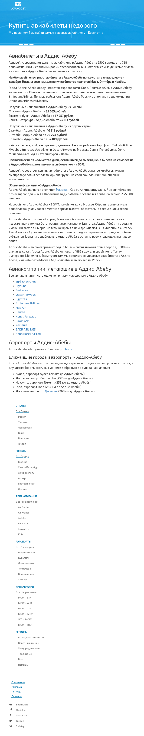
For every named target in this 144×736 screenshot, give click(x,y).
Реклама (16, 686)
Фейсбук (21, 709)
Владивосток (26, 573)
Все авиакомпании (27, 501)
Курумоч (23, 557)
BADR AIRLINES (26, 329)
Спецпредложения (29, 648)
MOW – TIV (24, 608)
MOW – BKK (25, 624)
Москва (22, 461)
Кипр (21, 432)
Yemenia (21, 325)
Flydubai (21, 285)
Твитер (20, 720)
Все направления (26, 592)
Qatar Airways (26, 294)
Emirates (22, 290)
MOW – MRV (25, 613)
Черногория (25, 427)
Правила (16, 696)
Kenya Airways (26, 316)
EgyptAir (21, 299)
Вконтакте (22, 704)
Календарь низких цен (31, 637)
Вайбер (20, 726)
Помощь (23, 664)
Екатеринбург (26, 483)
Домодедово (26, 563)
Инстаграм (22, 715)
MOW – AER (25, 602)
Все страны (22, 411)
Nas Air (21, 307)
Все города (22, 456)
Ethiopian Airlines (28, 303)
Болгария (23, 438)
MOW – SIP (24, 597)
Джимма (51, 391)
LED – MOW (25, 619)
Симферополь (26, 472)
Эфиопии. (63, 189)
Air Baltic (23, 523)
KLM (20, 534)
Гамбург (22, 579)
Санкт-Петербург (28, 467)
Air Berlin (23, 507)
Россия (22, 416)
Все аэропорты (25, 546)
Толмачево (24, 568)
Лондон (22, 488)
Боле (68, 349)
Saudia (20, 312)
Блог (21, 659)
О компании (18, 682)
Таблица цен (25, 653)
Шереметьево (26, 552)
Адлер (22, 478)
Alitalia (22, 517)
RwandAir (22, 320)
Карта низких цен (28, 642)
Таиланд (23, 422)
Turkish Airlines (26, 281)
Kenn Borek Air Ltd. (28, 333)
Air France (24, 512)
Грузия (22, 443)
